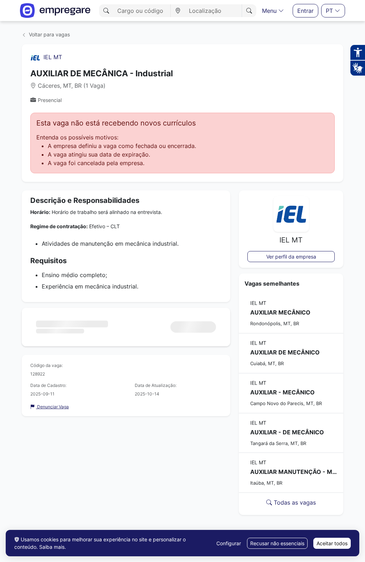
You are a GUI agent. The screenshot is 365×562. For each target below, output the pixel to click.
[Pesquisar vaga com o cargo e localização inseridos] (249, 10)
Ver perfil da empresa (291, 257)
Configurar (228, 543)
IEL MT (52, 57)
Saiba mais (52, 547)
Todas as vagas (294, 502)
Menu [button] (270, 10)
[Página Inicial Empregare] (55, 10)
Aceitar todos (332, 543)
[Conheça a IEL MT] (35, 57)
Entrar (305, 10)
